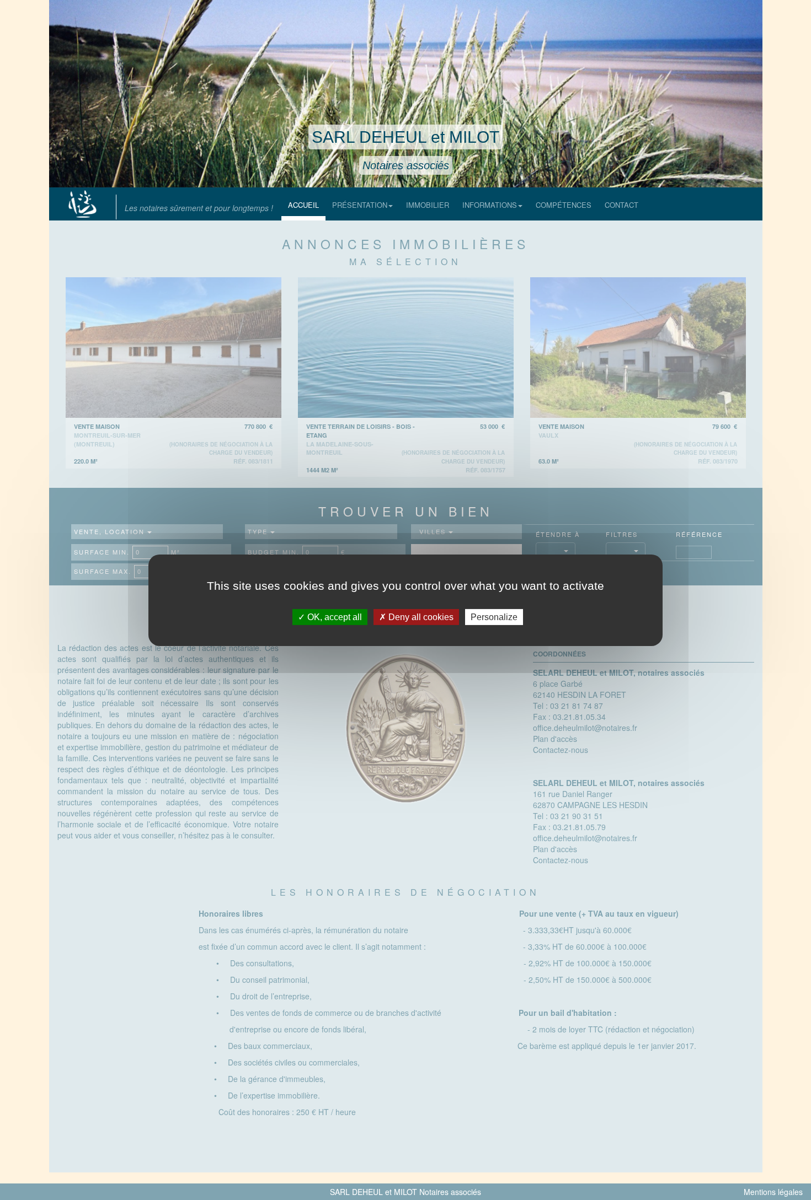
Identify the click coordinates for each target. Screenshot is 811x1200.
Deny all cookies (419, 616)
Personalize (494, 616)
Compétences (563, 205)
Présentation (359, 205)
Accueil (303, 205)
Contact (621, 205)
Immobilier (427, 205)
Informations (489, 205)
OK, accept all (333, 616)
